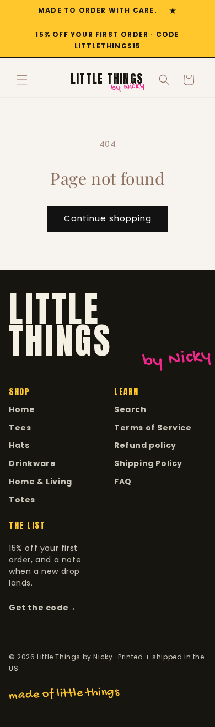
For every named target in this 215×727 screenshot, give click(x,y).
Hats (19, 445)
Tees (20, 427)
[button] (22, 80)
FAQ (123, 481)
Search (130, 409)
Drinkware (32, 463)
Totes (22, 499)
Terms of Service (153, 427)
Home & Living (40, 481)
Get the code (43, 607)
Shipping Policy (148, 463)
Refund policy (145, 445)
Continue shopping (108, 218)
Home (22, 409)
